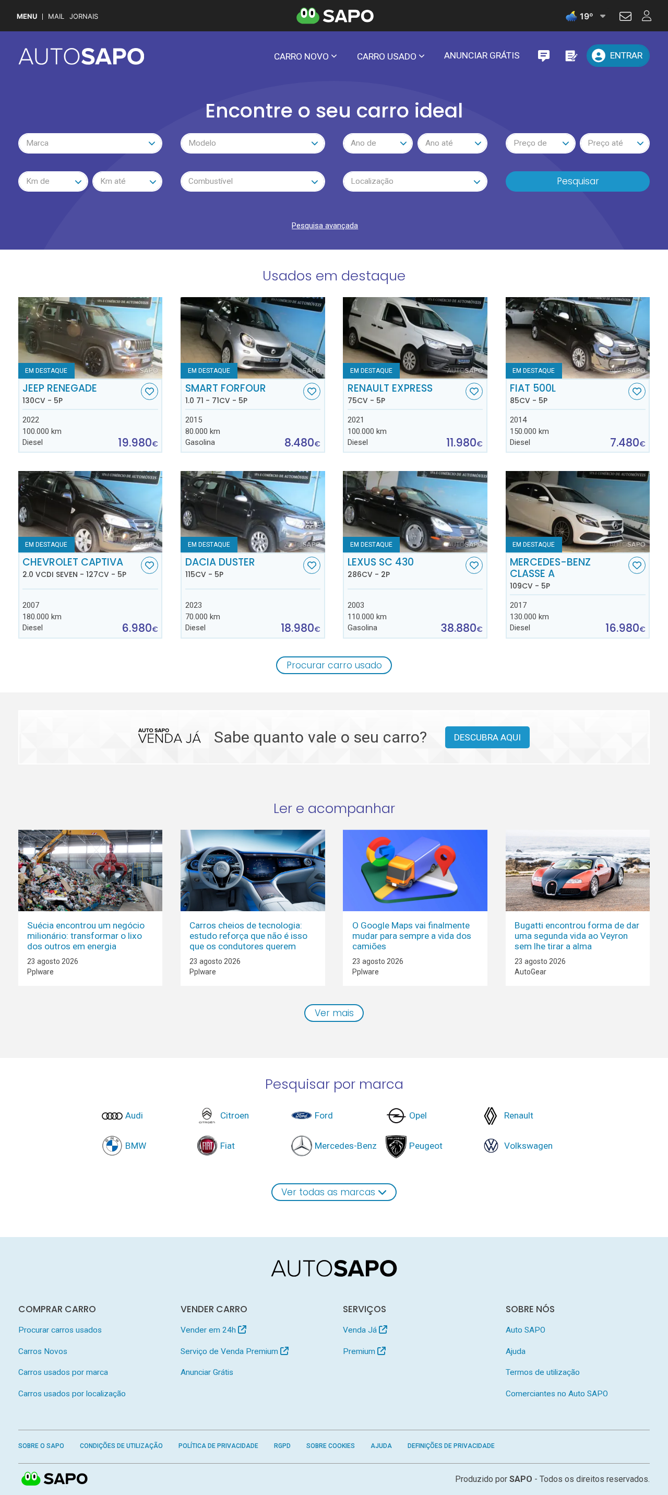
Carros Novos (42, 1351)
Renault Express (390, 394)
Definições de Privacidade (451, 1446)
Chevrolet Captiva (74, 568)
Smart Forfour (225, 394)
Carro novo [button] (301, 56)
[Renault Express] (415, 338)
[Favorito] (149, 391)
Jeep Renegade (59, 394)
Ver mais (334, 1013)
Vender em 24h (209, 1330)
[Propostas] (570, 55)
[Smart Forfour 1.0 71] (253, 338)
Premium (360, 1351)
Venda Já (361, 1330)
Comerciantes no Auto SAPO (557, 1393)
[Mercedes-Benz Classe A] (578, 511)
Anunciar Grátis (482, 55)
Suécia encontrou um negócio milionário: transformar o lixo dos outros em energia (86, 935)
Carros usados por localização (72, 1393)
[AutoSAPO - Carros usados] (81, 56)
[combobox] (90, 143)
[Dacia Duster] (253, 511)
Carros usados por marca (63, 1372)
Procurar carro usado (334, 665)
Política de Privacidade (218, 1446)
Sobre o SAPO (41, 1446)
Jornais (83, 16)
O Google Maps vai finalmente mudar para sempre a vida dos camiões (411, 935)
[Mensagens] (543, 55)
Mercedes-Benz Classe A (550, 573)
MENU (27, 16)
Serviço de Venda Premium (230, 1351)
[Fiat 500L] (578, 338)
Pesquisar (578, 181)
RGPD (282, 1446)
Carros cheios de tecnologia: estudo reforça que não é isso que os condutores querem (248, 935)
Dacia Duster (220, 568)
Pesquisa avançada (325, 225)
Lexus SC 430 (381, 568)
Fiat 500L (533, 394)
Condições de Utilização (121, 1446)
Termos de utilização (543, 1372)
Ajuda (516, 1351)
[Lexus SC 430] (415, 511)
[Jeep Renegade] (90, 338)
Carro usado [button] (386, 56)
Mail (56, 16)
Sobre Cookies (330, 1446)
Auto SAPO (525, 1330)
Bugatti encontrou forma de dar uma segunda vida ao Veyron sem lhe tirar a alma (577, 935)
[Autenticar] (625, 18)
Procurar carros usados (60, 1330)
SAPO (54, 1479)
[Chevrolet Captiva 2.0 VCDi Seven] (90, 511)
